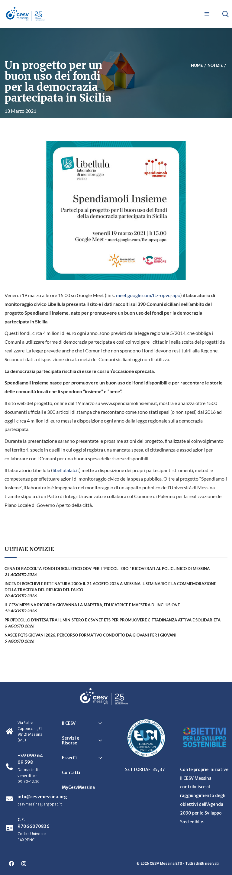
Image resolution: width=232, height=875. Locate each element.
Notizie (215, 65)
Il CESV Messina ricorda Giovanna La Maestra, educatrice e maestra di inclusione (92, 604)
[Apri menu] (207, 14)
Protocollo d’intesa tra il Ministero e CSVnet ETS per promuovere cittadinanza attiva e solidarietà (113, 619)
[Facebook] (11, 863)
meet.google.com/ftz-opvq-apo (148, 295)
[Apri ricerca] (225, 14)
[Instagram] (23, 863)
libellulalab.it (66, 470)
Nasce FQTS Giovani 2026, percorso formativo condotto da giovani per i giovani (90, 635)
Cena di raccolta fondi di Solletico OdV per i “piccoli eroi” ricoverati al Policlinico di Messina (107, 568)
